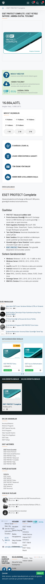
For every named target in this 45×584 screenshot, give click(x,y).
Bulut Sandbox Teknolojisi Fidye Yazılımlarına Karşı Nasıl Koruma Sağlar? (23, 313)
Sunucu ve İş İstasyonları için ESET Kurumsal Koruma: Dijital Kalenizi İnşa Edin (25, 498)
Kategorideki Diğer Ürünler (12, 339)
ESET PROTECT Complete (12, 404)
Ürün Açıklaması (8, 187)
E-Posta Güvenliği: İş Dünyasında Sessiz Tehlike (21, 319)
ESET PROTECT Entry (10, 364)
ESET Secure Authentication (33, 364)
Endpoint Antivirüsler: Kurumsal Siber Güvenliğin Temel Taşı (24, 331)
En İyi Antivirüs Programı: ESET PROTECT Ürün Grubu (22, 325)
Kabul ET (40, 573)
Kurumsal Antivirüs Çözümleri (18, 511)
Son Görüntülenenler (10, 379)
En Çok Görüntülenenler (30, 379)
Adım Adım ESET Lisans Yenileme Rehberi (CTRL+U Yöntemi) (24, 306)
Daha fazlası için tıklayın (10, 581)
